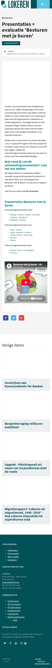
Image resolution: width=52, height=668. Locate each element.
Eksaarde (13, 238)
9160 (15, 620)
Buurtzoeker (13, 556)
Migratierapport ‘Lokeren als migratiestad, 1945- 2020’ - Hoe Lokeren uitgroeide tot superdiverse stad (25, 514)
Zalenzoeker (13, 553)
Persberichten (14, 607)
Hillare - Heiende (16, 230)
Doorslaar (13, 253)
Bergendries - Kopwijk (17, 220)
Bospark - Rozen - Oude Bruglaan (22, 250)
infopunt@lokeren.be (10, 582)
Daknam (13, 240)
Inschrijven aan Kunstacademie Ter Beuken (24, 384)
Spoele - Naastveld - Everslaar (20, 232)
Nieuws (11, 51)
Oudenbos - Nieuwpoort (18, 217)
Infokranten (13, 601)
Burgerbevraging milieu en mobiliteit (23, 425)
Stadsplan (12, 559)
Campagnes (13, 613)
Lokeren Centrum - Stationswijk (21, 235)
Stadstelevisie (14, 610)
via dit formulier (30, 191)
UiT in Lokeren (14, 604)
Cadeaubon (13, 550)
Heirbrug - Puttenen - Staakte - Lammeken (25, 215)
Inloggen (38, 659)
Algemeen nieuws (11, 43)
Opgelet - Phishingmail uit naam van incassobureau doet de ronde (26, 468)
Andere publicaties (16, 617)
